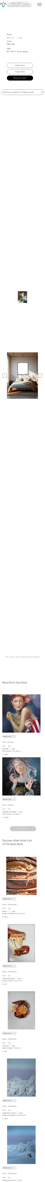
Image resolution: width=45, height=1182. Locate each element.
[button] (39, 4)
